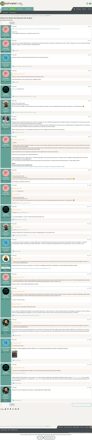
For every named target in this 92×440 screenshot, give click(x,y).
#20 (90, 387)
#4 (90, 70)
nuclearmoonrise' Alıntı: (18, 73)
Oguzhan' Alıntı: (16, 188)
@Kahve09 (14, 89)
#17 (90, 319)
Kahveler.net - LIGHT (6, 429)
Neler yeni (19, 9)
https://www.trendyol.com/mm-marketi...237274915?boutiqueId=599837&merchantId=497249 (36, 29)
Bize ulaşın (61, 427)
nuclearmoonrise (5, 62)
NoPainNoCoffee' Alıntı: (18, 139)
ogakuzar (5, 94)
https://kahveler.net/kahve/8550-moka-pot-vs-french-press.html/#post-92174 (31, 268)
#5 (90, 86)
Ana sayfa (5, 9)
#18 (90, 339)
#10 (90, 185)
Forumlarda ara (12, 12)
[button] (23, 9)
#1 (90, 26)
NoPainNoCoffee (5, 124)
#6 (90, 100)
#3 (90, 55)
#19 (90, 364)
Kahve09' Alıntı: (16, 209)
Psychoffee (3, 20)
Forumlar (12, 9)
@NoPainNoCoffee (76, 377)
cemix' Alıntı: (15, 173)
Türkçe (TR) (14, 429)
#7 (90, 116)
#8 (90, 136)
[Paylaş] (88, 26)
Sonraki (11, 23)
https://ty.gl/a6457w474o (24, 203)
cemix (5, 108)
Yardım (81, 427)
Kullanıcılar (28, 9)
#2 (90, 40)
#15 (90, 274)
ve (19, 132)
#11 (90, 206)
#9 (90, 170)
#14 (90, 255)
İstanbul (8, 270)
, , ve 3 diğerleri (23, 66)
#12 (90, 223)
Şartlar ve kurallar (68, 427)
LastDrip (6, 327)
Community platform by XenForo (80, 432)
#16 (90, 288)
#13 (90, 239)
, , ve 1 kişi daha (25, 96)
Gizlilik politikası (76, 427)
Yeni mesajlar (5, 12)
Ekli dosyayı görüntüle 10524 (19, 373)
